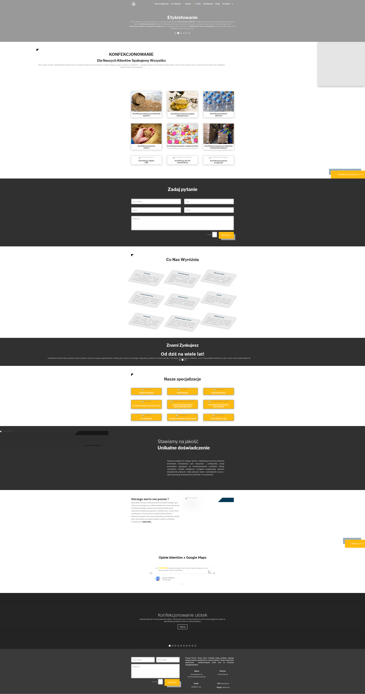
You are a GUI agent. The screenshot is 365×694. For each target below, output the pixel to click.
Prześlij (226, 235)
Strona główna (162, 4)
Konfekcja (176, 4)
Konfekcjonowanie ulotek (182, 615)
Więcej (355, 543)
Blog (217, 4)
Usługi (188, 4)
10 (195, 646)
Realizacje (208, 4)
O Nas (198, 4)
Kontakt (226, 4)
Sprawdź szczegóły (348, 174)
